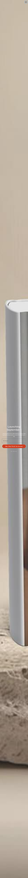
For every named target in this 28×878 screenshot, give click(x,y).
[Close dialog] (26, 2)
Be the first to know (14, 446)
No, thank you (14, 451)
